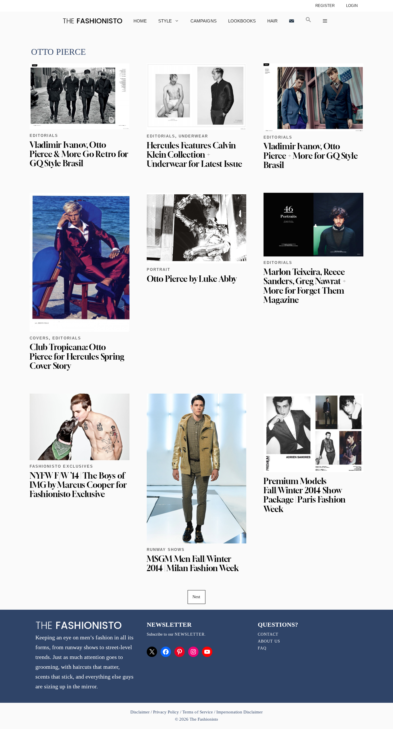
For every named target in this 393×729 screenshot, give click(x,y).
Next (196, 597)
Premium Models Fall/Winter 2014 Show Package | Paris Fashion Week (305, 495)
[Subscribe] (291, 21)
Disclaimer (140, 712)
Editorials (44, 135)
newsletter (190, 634)
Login (352, 5)
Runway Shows (166, 549)
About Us (269, 641)
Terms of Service (197, 712)
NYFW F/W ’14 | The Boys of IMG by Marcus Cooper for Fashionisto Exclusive (78, 485)
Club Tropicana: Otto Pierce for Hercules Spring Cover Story (77, 356)
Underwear (193, 136)
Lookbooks (242, 20)
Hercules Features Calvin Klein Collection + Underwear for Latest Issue (194, 155)
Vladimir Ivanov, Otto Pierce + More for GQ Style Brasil (311, 155)
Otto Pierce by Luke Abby (192, 279)
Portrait (158, 269)
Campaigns (203, 20)
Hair (272, 20)
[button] (308, 21)
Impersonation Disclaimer (239, 712)
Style (165, 20)
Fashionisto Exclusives (61, 466)
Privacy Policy (166, 712)
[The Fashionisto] (92, 21)
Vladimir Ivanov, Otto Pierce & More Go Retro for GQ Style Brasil (79, 154)
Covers (39, 338)
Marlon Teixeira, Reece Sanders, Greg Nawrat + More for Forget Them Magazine (305, 286)
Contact (268, 634)
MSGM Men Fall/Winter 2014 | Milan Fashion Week (193, 563)
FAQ (262, 648)
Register (325, 5)
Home (140, 20)
